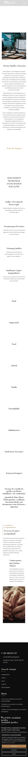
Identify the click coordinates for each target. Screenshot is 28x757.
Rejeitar (14, 754)
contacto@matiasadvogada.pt (11, 657)
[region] (14, 745)
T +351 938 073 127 (9, 653)
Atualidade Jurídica (9, 722)
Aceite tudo (14, 746)
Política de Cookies (10, 742)
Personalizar (14, 750)
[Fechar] (26, 734)
